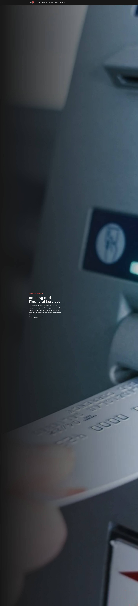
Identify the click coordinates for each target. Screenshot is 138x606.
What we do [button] (44, 2)
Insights (56, 2)
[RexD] (31, 2)
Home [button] (39, 2)
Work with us (62, 2)
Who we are (51, 2)
